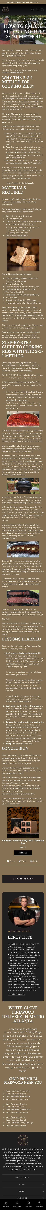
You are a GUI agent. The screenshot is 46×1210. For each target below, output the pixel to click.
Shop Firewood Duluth (16, 1106)
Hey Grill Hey (28, 224)
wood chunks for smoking (26, 466)
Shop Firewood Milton (15, 1117)
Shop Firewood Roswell (16, 1120)
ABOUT (22, 1191)
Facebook (20, 994)
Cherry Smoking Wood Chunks (19, 278)
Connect (22, 1198)
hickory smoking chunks (12, 785)
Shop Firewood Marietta (17, 1112)
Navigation (22, 1177)
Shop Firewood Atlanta (16, 1093)
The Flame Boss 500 (15, 292)
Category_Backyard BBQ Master (18, 21)
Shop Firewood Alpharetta (18, 1091)
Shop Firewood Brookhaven (18, 1096)
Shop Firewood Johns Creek (18, 1109)
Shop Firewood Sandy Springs (19, 1122)
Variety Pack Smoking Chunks (15, 793)
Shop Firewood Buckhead (17, 1099)
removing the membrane (17, 400)
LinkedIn (11, 994)
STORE (22, 1184)
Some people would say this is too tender (20, 101)
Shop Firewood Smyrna (16, 1125)
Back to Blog (24, 879)
